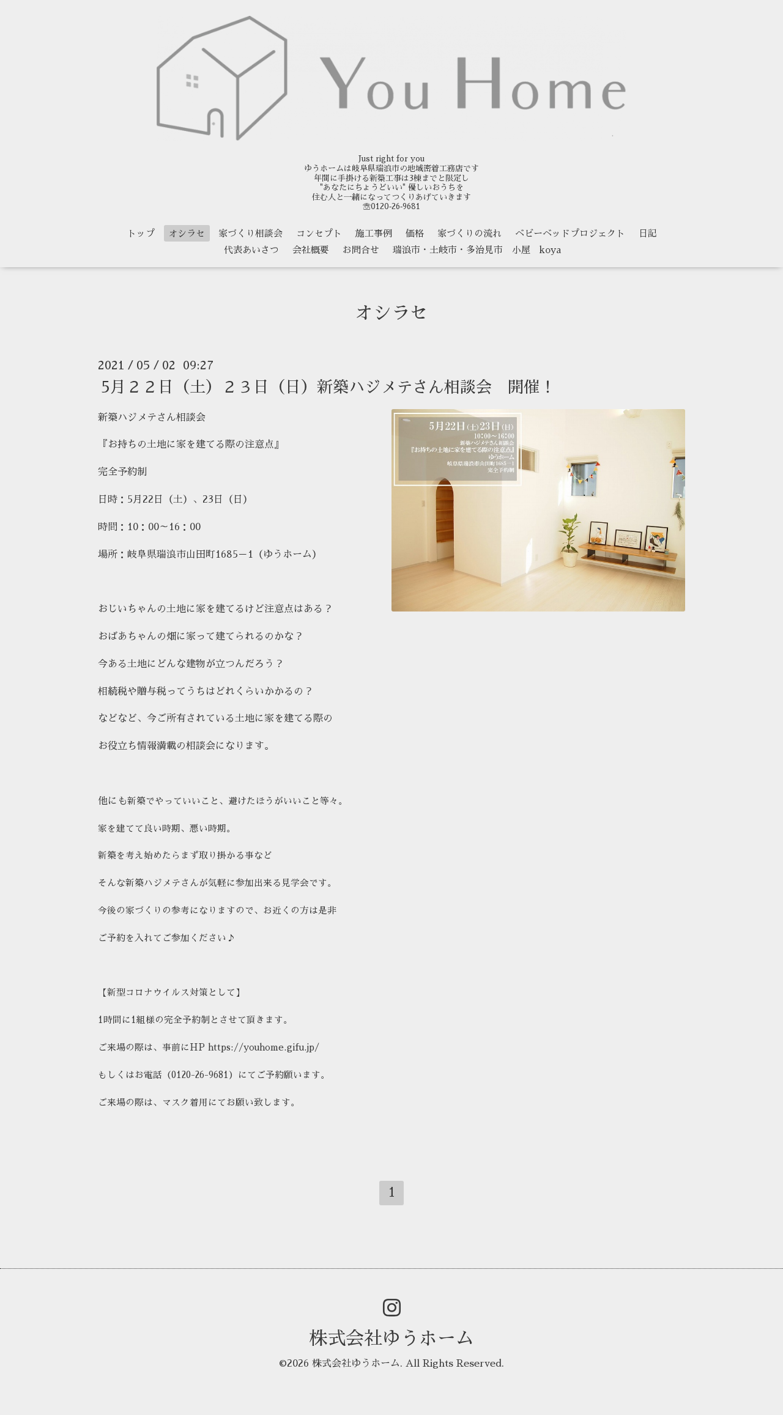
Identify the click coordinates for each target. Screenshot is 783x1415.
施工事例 (373, 233)
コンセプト (319, 233)
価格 (415, 233)
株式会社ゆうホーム (391, 1338)
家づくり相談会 (250, 233)
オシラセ (186, 233)
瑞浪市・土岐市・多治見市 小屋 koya (477, 249)
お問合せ (361, 249)
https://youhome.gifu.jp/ (263, 1047)
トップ (141, 233)
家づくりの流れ (469, 233)
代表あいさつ (251, 249)
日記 (648, 233)
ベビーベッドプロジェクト (570, 233)
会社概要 (310, 249)
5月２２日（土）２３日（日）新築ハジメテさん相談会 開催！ (328, 386)
